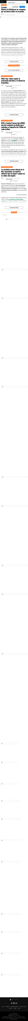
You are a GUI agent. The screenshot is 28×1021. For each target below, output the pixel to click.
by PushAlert (10, 8)
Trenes (19, 1008)
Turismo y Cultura (23, 1006)
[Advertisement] (14, 252)
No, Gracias (15, 7)
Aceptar (22, 7)
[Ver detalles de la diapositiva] (14, 281)
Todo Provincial (9, 86)
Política (3, 1006)
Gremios (15, 1008)
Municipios (8, 1006)
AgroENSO (14, 140)
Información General (14, 1006)
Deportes (10, 1008)
